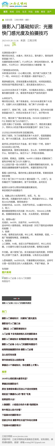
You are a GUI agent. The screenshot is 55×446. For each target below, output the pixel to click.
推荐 (4, 372)
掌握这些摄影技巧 (10, 384)
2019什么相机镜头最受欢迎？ (15, 379)
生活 (24, 12)
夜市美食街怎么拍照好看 (13, 360)
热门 (4, 311)
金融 (37, 12)
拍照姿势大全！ (9, 399)
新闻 (12, 12)
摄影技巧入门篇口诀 (11, 323)
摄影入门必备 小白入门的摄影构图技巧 (19, 344)
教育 (43, 12)
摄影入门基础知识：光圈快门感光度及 (19, 318)
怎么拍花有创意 (9, 355)
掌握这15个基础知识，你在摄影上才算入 (20, 365)
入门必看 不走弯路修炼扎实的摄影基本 (19, 334)
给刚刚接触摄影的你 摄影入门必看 (17, 349)
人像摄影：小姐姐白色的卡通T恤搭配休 (20, 405)
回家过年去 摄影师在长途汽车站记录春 (19, 420)
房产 (49, 12)
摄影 (27, 20)
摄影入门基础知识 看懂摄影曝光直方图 (19, 339)
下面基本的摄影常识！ (12, 415)
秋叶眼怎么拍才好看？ (12, 410)
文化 (18, 12)
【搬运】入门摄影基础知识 (14, 329)
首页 (5, 12)
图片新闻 (6, 272)
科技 (31, 12)
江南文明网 (18, 20)
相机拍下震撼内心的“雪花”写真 (16, 394)
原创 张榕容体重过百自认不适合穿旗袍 (19, 389)
